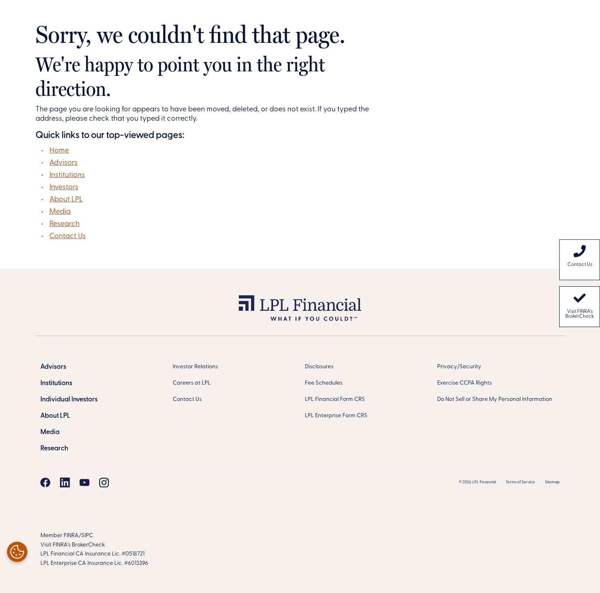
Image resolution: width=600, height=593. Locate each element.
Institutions (67, 175)
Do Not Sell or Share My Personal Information (494, 399)
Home (59, 151)
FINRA (71, 536)
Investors (63, 187)
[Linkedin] (65, 482)
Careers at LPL (192, 383)
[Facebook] (45, 482)
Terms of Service (520, 482)
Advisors (63, 163)
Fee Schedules (323, 383)
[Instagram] (104, 482)
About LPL (66, 200)
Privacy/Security (459, 367)
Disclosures (319, 367)
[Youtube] (84, 482)
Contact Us (67, 236)
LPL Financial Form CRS (335, 399)
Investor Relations (195, 367)
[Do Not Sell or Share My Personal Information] (17, 552)
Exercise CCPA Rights (464, 383)
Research (64, 224)
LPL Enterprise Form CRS (336, 416)
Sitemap (552, 482)
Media (60, 212)
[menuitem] (579, 259)
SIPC (87, 536)
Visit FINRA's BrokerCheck (579, 314)
